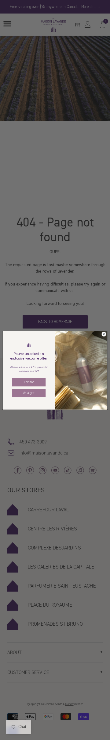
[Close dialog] (103, 334)
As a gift (28, 393)
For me (29, 382)
